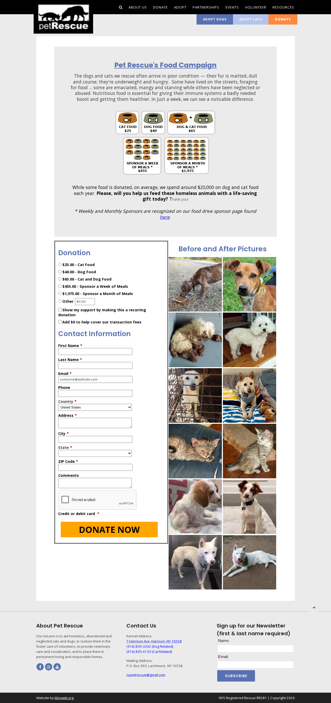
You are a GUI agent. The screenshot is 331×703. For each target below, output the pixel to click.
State (65, 447)
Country (67, 401)
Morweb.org (64, 698)
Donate (283, 19)
